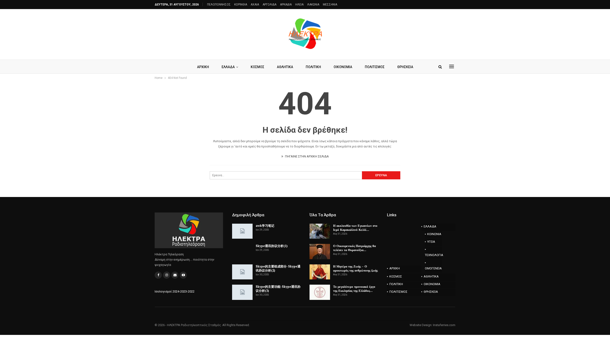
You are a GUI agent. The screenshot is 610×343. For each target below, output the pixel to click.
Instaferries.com (444, 325)
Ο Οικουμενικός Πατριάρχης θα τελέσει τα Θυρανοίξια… (354, 248)
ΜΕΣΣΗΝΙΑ (330, 4)
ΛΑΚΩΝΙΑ (313, 4)
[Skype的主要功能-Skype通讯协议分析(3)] (242, 292)
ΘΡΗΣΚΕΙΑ (405, 67)
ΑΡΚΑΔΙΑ (286, 4)
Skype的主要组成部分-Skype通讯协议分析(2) (278, 268)
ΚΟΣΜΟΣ (257, 67)
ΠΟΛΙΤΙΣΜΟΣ (375, 67)
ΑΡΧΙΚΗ (203, 67)
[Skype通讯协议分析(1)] (242, 251)
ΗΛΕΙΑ (299, 4)
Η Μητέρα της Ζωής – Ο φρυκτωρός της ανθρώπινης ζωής (355, 268)
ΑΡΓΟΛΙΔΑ (269, 4)
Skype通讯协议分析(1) (272, 246)
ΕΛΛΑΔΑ (228, 67)
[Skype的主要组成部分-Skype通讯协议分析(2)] (242, 272)
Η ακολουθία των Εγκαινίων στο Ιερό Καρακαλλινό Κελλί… (355, 227)
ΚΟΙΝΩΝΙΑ (434, 234)
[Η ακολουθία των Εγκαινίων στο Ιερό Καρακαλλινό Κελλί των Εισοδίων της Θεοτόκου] (320, 231)
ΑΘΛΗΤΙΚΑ (285, 67)
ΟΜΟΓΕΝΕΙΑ (433, 268)
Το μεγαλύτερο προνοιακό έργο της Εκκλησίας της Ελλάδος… (354, 288)
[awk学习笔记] (242, 231)
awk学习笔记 (265, 225)
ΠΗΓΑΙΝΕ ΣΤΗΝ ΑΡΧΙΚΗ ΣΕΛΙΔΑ (306, 156)
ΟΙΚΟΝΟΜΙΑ (343, 67)
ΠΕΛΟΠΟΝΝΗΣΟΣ (219, 4)
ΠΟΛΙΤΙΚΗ (313, 67)
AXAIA (255, 4)
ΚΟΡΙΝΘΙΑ (240, 4)
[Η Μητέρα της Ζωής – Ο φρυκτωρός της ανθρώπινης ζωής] (320, 272)
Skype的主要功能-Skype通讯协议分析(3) (278, 288)
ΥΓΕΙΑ (431, 241)
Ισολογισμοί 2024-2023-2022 (174, 291)
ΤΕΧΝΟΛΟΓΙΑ (433, 255)
